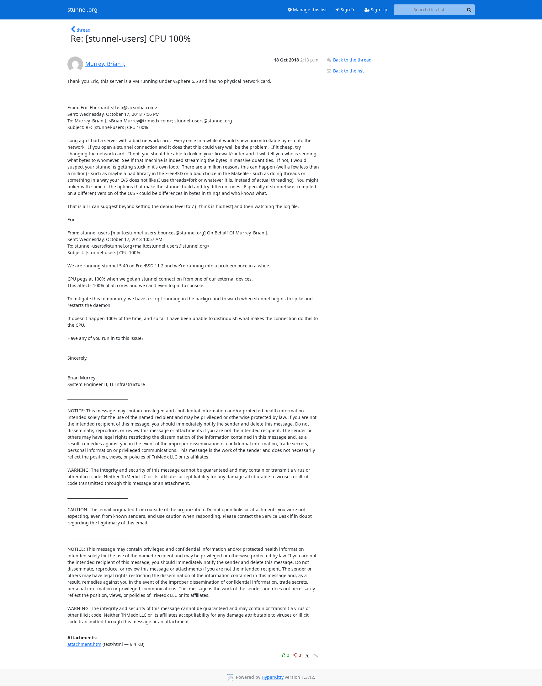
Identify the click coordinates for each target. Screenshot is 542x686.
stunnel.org (82, 9)
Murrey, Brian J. (105, 63)
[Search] (469, 9)
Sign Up (378, 10)
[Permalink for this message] (316, 655)
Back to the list (348, 71)
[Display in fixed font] (307, 656)
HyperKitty (273, 677)
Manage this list (309, 10)
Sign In (347, 10)
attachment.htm (84, 644)
